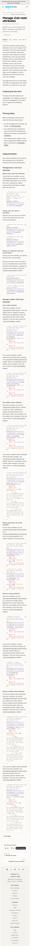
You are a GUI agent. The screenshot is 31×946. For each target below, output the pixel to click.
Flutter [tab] (15, 39)
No (13, 848)
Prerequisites (9, 113)
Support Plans (15, 935)
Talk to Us (15, 943)
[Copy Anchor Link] (23, 91)
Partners (15, 896)
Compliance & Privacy (15, 910)
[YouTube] (14, 869)
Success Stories (15, 898)
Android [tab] (5, 39)
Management (14, 913)
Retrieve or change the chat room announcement (13, 252)
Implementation (10, 154)
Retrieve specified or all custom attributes (12, 524)
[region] (15, 199)
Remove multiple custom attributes (13, 691)
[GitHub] (18, 869)
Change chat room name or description (11, 212)
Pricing (15, 932)
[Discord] (22, 869)
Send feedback (21, 848)
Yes (7, 848)
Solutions (14, 893)
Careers (15, 918)
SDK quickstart (16, 126)
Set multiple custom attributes (12, 402)
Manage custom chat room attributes (13, 300)
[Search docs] (26, 6)
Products (15, 890)
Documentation (15, 940)
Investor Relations (15, 923)
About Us (14, 905)
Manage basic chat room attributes (12, 169)
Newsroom (15, 920)
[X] (10, 869)
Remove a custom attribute (11, 593)
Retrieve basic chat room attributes (14, 173)
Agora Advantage (15, 888)
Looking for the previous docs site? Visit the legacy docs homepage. (14, 2)
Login (14, 930)
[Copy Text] (25, 192)
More (23, 39)
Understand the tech (12, 91)
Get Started (15, 937)
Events (15, 915)
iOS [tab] (10, 39)
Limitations (7, 136)
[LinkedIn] (6, 869)
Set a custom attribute (10, 305)
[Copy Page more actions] (12, 35)
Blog (15, 907)
